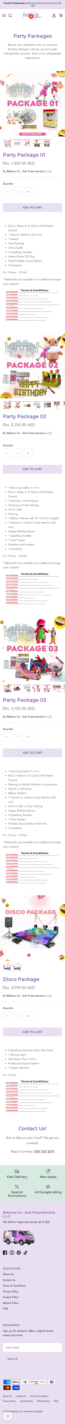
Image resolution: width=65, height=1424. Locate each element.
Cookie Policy (11, 1295)
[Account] (53, 13)
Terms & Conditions (14, 1283)
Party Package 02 (24, 414)
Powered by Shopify (33, 1409)
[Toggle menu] (4, 13)
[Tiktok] (25, 1250)
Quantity (8, 181)
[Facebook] (5, 1250)
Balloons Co (16, 1409)
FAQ (5, 1306)
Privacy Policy (11, 1289)
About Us (8, 1272)
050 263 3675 (44, 1149)
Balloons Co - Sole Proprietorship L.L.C (29, 169)
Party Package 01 (24, 152)
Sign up (13, 1356)
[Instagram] (12, 1250)
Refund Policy (11, 1300)
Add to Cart (32, 205)
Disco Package (21, 977)
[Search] (12, 13)
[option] (32, 101)
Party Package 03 (24, 697)
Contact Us (9, 1277)
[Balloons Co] (32, 12)
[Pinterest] (19, 1250)
